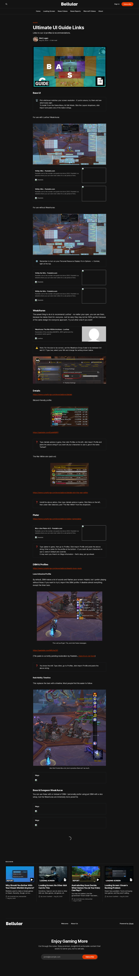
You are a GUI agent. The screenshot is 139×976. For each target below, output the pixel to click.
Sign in (116, 4)
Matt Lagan (43, 38)
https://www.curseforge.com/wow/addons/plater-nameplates (57, 519)
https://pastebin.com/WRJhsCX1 (45, 650)
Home (38, 11)
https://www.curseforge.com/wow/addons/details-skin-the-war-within (60, 493)
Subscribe (127, 4)
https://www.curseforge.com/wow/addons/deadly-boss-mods (57, 568)
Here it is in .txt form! (86, 656)
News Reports (75, 11)
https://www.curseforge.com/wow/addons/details (52, 395)
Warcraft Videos (89, 11)
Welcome (64, 924)
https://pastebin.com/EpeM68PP (46, 432)
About (101, 11)
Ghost (131, 924)
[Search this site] (6, 4)
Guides (35, 22)
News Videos (62, 11)
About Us (74, 924)
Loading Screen (49, 11)
